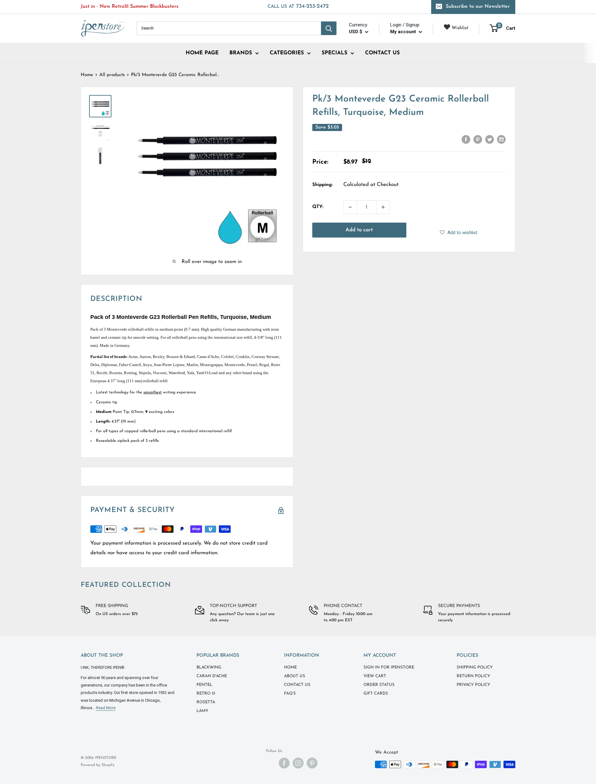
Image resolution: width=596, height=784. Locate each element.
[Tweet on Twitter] (489, 139)
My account (403, 31)
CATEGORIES (287, 53)
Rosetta (205, 702)
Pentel (204, 685)
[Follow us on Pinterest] (312, 763)
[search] (229, 28)
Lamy (202, 711)
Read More (105, 707)
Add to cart (359, 230)
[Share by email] (501, 139)
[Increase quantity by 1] (383, 207)
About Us (294, 676)
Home (87, 75)
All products (112, 75)
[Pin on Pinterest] (477, 139)
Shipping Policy (475, 667)
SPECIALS (334, 53)
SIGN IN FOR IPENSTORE (388, 667)
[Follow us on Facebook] (284, 763)
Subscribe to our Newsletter (478, 6)
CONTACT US (382, 53)
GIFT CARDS (375, 693)
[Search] (328, 28)
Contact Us (297, 685)
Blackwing (208, 667)
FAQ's (290, 693)
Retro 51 (205, 693)
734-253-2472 (298, 6)
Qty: (317, 207)
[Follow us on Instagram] (298, 763)
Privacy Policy (473, 685)
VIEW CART (374, 676)
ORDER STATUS (379, 685)
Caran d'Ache (211, 676)
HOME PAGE (202, 53)
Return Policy (473, 676)
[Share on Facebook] (466, 139)
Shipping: (322, 185)
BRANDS (240, 53)
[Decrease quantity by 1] (350, 207)
